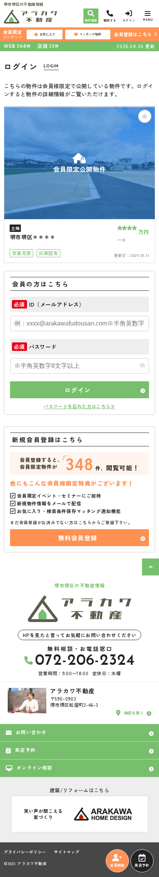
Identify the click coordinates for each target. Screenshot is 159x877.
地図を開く (134, 713)
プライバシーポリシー (25, 852)
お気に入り (47, 34)
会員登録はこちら (133, 34)
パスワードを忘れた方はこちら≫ (79, 406)
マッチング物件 (90, 34)
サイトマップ (67, 852)
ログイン (77, 389)
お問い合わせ (31, 732)
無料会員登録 (77, 537)
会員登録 (117, 865)
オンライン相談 (34, 767)
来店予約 (142, 865)
